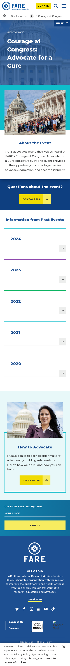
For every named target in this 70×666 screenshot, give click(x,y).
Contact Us (31, 199)
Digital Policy (44, 642)
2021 (15, 332)
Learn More (31, 480)
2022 (16, 301)
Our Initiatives (19, 16)
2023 (16, 270)
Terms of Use (25, 642)
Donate (43, 6)
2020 (16, 363)
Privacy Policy (22, 654)
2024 (16, 239)
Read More (35, 599)
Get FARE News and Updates (23, 506)
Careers (13, 628)
